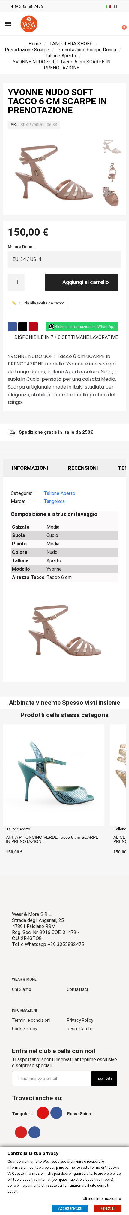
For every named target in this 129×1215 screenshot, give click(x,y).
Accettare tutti (70, 1208)
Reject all (108, 1208)
